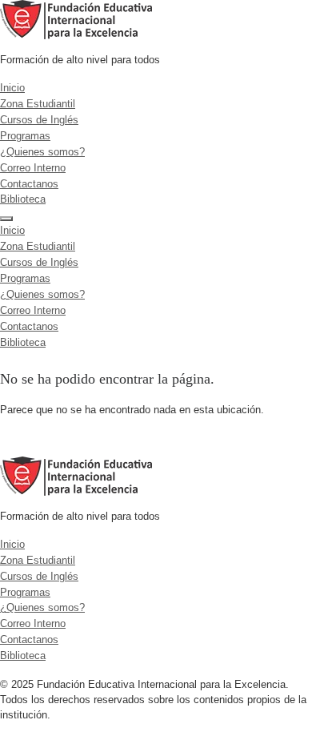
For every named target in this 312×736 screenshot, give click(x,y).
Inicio (12, 88)
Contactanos (29, 184)
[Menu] (6, 218)
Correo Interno (33, 168)
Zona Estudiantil (37, 104)
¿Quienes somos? (42, 152)
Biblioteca (23, 199)
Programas (25, 136)
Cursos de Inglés (39, 120)
